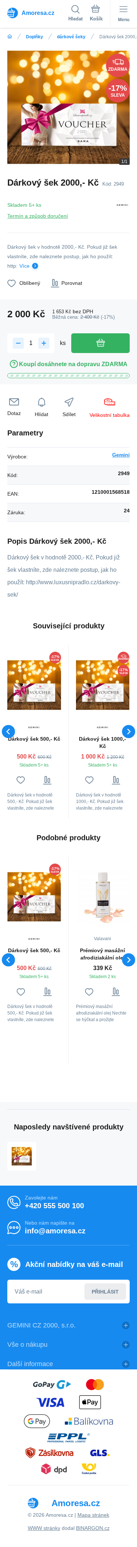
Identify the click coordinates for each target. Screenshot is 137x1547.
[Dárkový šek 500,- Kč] (34, 685)
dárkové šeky (71, 36)
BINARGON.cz (93, 1528)
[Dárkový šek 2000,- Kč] (21, 1156)
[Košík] (96, 14)
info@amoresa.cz (55, 1231)
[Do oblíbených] (20, 780)
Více (24, 266)
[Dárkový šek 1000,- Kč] (103, 685)
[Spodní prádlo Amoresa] (9, 36)
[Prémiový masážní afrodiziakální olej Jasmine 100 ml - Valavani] (103, 897)
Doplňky (34, 36)
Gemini (121, 455)
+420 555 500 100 (54, 1206)
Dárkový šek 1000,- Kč (102, 742)
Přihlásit (105, 1292)
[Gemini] (122, 209)
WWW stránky (44, 1528)
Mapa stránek (93, 1515)
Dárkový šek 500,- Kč (34, 739)
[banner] (37, 13)
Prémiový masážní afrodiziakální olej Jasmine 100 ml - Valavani (102, 954)
